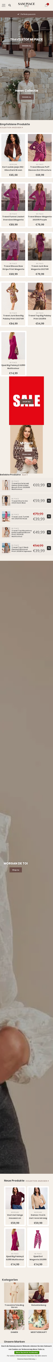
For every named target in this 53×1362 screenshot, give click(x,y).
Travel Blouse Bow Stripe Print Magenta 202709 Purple (13, 269)
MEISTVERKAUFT (35, 1311)
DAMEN (7, 1311)
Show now (26, 454)
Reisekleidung (34, 1284)
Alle (24, 475)
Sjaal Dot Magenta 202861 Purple (38, 1259)
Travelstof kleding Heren (14, 1284)
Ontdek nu (26, 46)
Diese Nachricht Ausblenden (27, 1353)
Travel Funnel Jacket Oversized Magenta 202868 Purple (13, 219)
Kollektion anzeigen (11, 128)
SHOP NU (27, 401)
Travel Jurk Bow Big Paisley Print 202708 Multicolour (13, 318)
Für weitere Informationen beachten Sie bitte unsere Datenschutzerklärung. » (27, 1357)
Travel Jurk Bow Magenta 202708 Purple (40, 269)
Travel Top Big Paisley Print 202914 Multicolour (39, 318)
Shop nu (15, 870)
